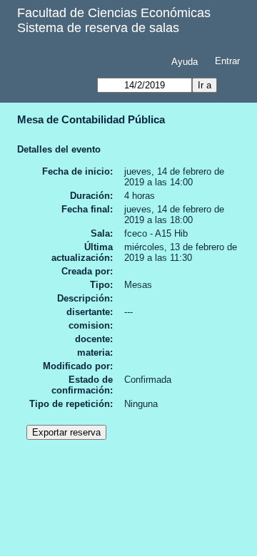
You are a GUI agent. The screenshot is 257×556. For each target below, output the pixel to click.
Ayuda (184, 61)
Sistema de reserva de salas (98, 28)
